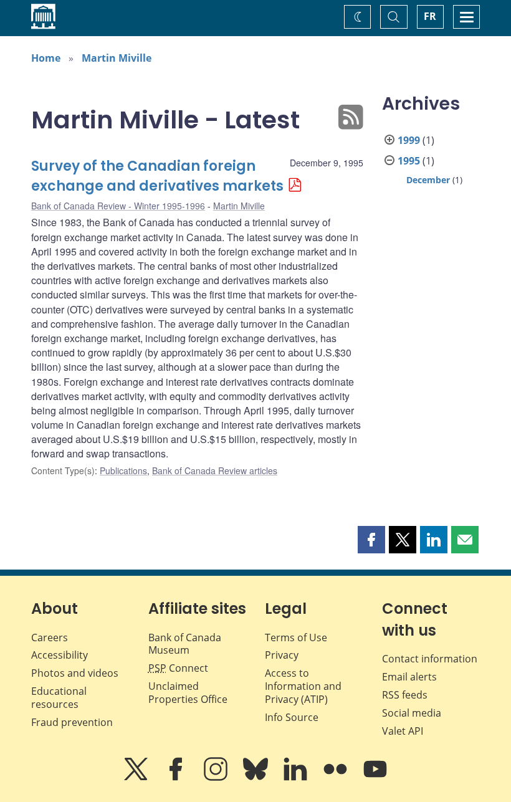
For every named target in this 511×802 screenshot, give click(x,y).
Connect (178, 668)
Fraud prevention (72, 722)
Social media (411, 713)
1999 (409, 140)
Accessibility (59, 655)
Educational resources (59, 697)
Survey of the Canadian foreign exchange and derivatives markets (157, 176)
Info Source (291, 717)
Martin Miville (116, 58)
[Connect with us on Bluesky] (257, 778)
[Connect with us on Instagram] (217, 778)
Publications (123, 470)
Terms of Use (296, 637)
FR (430, 16)
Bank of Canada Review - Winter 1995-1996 (118, 205)
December (428, 180)
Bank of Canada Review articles (214, 470)
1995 (409, 161)
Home (45, 58)
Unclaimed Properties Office (187, 692)
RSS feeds (404, 695)
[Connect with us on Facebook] (177, 778)
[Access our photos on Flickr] (336, 778)
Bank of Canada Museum (184, 644)
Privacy (281, 655)
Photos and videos (74, 673)
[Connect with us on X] (137, 778)
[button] (371, 539)
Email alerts (409, 677)
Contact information (429, 659)
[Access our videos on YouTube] (375, 778)
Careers (49, 637)
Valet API (402, 731)
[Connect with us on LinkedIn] (297, 778)
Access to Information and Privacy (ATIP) (303, 686)
